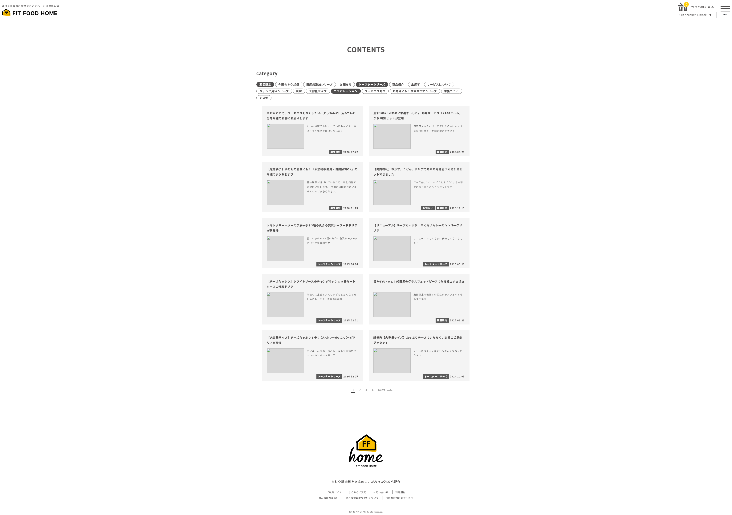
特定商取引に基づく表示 (399, 497)
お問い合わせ (380, 492)
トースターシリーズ (372, 84)
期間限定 (265, 84)
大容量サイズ (318, 91)
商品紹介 (398, 84)
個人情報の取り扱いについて (362, 497)
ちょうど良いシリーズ (274, 91)
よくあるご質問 (357, 492)
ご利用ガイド (334, 492)
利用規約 (400, 492)
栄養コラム (451, 91)
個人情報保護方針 (329, 497)
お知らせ (346, 84)
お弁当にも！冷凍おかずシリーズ (415, 91)
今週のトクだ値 (288, 84)
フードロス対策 (375, 91)
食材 (299, 91)
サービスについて (439, 84)
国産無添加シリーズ (319, 84)
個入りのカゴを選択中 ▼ (695, 15)
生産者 (415, 84)
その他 (263, 98)
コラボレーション (346, 91)
